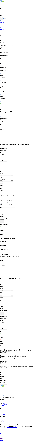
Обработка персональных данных (7, 413)
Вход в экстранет (5, 419)
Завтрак (1, 262)
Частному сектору (5, 421)
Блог (3, 405)
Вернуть (1, 438)
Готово (2, 183)
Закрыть (1, 440)
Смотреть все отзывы (4, 384)
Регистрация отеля (5, 420)
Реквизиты (4, 414)
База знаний (4, 402)
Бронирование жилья (5, 406)
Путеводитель (4, 404)
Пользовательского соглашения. (12, 427)
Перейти (1, 433)
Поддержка (4, 403)
